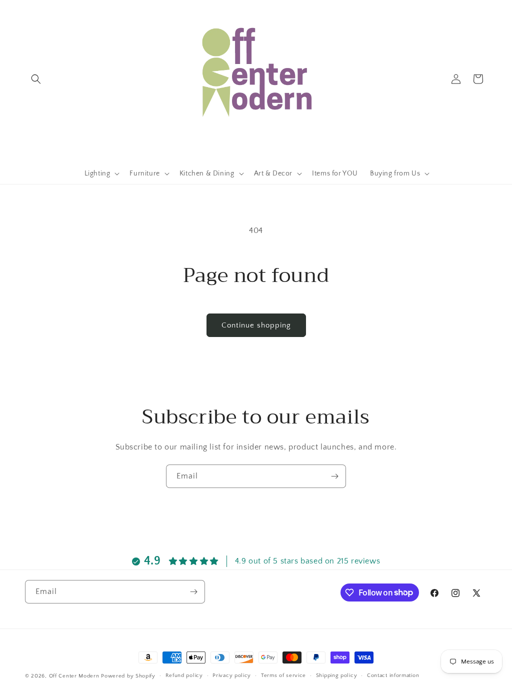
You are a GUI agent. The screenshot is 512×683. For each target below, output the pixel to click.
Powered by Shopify (128, 676)
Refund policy (184, 675)
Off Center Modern (74, 676)
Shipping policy (337, 675)
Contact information (393, 675)
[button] (36, 79)
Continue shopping (256, 325)
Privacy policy (231, 675)
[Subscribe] (335, 476)
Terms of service (283, 675)
